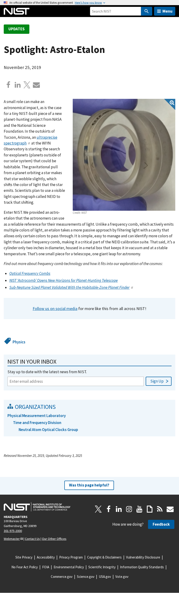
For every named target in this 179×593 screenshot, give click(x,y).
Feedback (161, 524)
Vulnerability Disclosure (143, 557)
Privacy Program (71, 557)
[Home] (16, 11)
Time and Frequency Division (37, 422)
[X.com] (27, 85)
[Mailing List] (170, 509)
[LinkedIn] (119, 509)
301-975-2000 (13, 531)
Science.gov (85, 576)
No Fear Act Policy (24, 567)
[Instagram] (129, 509)
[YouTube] (139, 509)
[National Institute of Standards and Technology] (37, 506)
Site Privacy (23, 557)
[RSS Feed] (160, 509)
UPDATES (16, 28)
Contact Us (32, 539)
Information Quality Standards (142, 567)
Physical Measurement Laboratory (36, 415)
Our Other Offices (54, 539)
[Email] (36, 85)
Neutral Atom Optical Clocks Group (48, 429)
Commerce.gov (61, 576)
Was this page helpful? (89, 485)
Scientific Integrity (102, 567)
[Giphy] (150, 509)
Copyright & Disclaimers (104, 557)
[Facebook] (8, 85)
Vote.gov (121, 576)
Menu (167, 11)
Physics (19, 342)
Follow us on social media (55, 308)
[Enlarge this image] (124, 155)
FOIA (45, 567)
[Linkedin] (17, 85)
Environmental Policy (69, 567)
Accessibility (46, 557)
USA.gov (105, 576)
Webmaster (12, 539)
